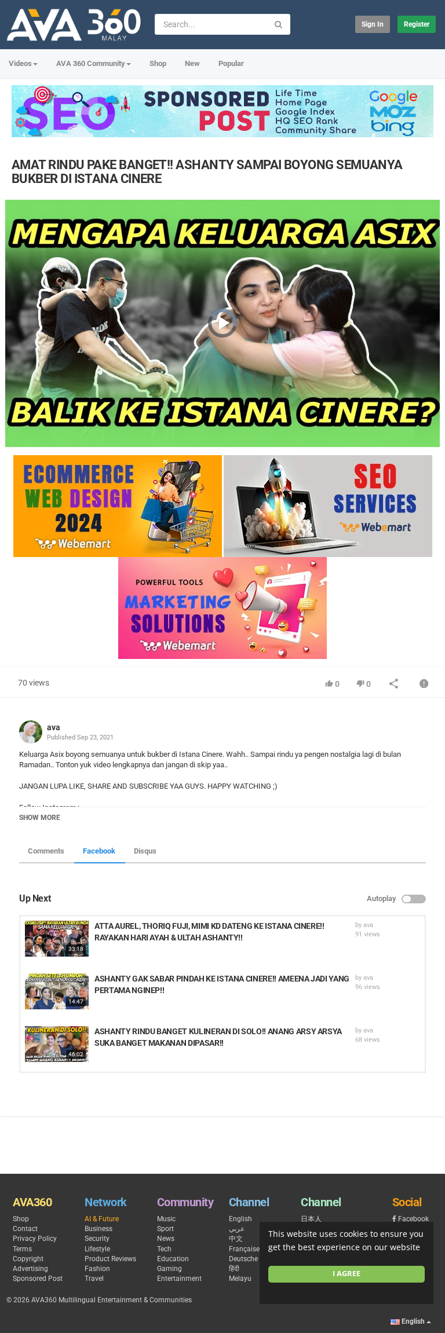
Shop (157, 63)
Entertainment (179, 1279)
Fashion (97, 1269)
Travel (94, 1279)
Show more (39, 818)
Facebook (99, 851)
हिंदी (234, 1269)
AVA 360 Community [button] (90, 63)
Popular (231, 63)
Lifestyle (97, 1249)
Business (98, 1229)
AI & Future (102, 1219)
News (165, 1239)
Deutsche (243, 1259)
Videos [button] (20, 63)
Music (166, 1219)
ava (53, 727)
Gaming (169, 1269)
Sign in (373, 24)
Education (173, 1259)
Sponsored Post (38, 1279)
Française (244, 1249)
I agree (346, 1274)
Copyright (28, 1259)
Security (97, 1239)
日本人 (311, 1219)
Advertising (30, 1269)
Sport (165, 1229)
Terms (22, 1249)
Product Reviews (110, 1259)
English (240, 1219)
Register (416, 24)
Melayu (240, 1279)
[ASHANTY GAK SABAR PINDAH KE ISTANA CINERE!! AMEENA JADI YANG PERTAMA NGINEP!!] (57, 991)
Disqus (145, 851)
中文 (236, 1239)
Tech (164, 1249)
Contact (25, 1229)
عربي (237, 1229)
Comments (46, 851)
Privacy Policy (35, 1239)
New (192, 63)
